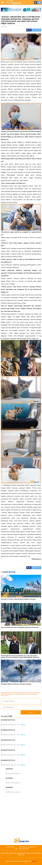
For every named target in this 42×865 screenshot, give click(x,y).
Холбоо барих (10, 847)
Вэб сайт (22, 848)
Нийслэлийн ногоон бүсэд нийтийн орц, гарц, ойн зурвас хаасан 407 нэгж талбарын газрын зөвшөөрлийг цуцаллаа (20, 656)
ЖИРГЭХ (37, 30)
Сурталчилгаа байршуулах (27, 847)
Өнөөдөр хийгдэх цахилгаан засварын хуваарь (16, 684)
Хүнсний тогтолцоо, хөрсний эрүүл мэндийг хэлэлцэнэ (18, 599)
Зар (16, 848)
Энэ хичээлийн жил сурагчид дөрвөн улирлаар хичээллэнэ (20, 627)
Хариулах (22, 724)
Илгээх (31, 712)
